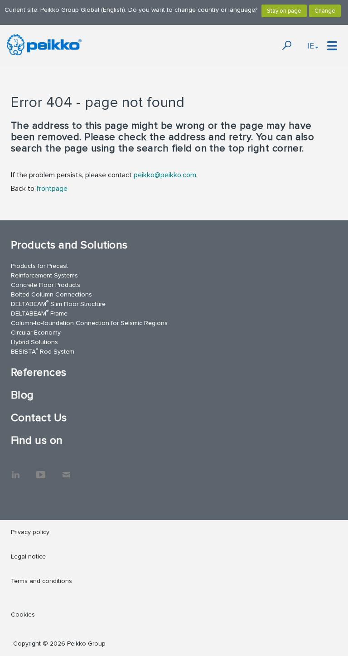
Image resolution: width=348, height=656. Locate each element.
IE (310, 46)
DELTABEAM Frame (39, 313)
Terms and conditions (41, 581)
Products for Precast (39, 266)
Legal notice (28, 556)
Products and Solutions (69, 245)
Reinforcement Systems (44, 275)
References (39, 372)
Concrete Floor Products (45, 285)
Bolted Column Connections (51, 294)
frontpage (52, 188)
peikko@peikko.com (165, 175)
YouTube (40, 470)
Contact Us (39, 417)
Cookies (23, 614)
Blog (22, 395)
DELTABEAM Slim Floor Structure (58, 303)
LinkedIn (15, 470)
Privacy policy (30, 532)
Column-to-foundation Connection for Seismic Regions (89, 323)
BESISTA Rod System (42, 351)
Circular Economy (36, 332)
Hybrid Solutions (34, 342)
